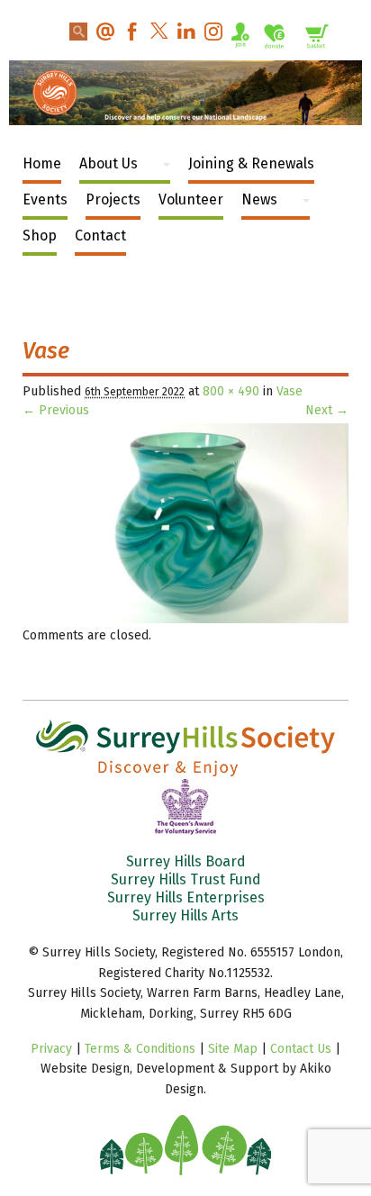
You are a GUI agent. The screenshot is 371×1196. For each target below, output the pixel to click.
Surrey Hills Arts (185, 915)
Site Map (233, 1048)
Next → (326, 410)
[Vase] (185, 619)
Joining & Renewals (251, 163)
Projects (113, 199)
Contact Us (300, 1048)
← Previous (56, 410)
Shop (40, 235)
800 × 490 (231, 391)
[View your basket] (317, 39)
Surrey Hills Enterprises (186, 897)
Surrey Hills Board (186, 861)
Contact (100, 235)
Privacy (51, 1048)
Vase (289, 391)
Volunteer (190, 199)
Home (42, 163)
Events (45, 199)
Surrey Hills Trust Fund (186, 879)
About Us (108, 163)
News (259, 199)
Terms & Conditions (140, 1048)
